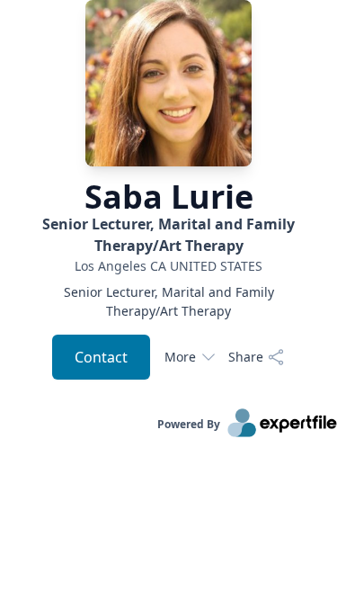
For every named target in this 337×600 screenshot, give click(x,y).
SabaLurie (168, 197)
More (180, 356)
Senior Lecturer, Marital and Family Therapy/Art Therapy (168, 234)
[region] (168, 265)
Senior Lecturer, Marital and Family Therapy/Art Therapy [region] (169, 301)
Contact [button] (101, 357)
